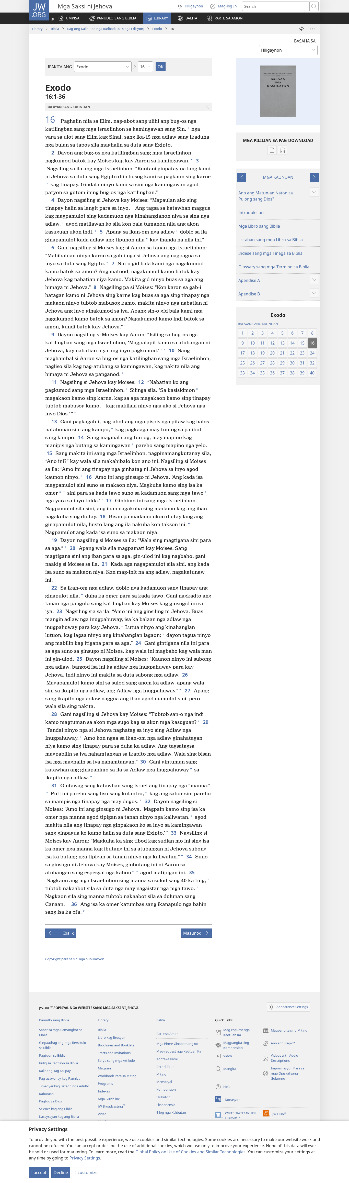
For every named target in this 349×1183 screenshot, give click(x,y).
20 (73, 548)
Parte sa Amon (167, 1033)
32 (148, 801)
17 (109, 500)
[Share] (301, 29)
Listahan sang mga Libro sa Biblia (270, 239)
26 (185, 674)
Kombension (166, 1089)
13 (54, 421)
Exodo (157, 28)
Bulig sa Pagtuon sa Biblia (58, 1063)
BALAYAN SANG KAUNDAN (258, 324)
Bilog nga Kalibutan (171, 1112)
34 (189, 856)
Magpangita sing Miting (285, 1031)
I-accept (38, 1172)
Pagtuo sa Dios (50, 1101)
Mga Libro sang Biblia (259, 226)
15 (49, 453)
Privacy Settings (84, 1158)
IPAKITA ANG (60, 67)
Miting (161, 1074)
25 (80, 658)
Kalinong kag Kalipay (55, 1070)
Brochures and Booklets (116, 1045)
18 (103, 516)
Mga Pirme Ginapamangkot (177, 1043)
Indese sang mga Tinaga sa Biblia (270, 253)
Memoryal (164, 1081)
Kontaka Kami (167, 1059)
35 (192, 872)
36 (74, 904)
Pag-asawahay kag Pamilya (59, 1078)
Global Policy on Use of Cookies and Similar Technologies (190, 1152)
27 (188, 690)
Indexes (104, 1091)
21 (105, 563)
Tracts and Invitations (114, 1053)
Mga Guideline (109, 1099)
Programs (105, 1083)
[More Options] (312, 29)
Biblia (55, 28)
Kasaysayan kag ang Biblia (59, 1116)
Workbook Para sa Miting (117, 1076)
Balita (160, 1020)
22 (54, 587)
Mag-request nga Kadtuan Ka (178, 1051)
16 (52, 119)
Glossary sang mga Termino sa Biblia (273, 267)
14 (81, 437)
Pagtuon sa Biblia (52, 1055)
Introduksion (251, 212)
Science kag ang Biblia (55, 1109)
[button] (112, 18)
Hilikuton (163, 1097)
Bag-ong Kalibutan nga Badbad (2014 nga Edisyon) (105, 28)
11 (54, 382)
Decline (61, 1172)
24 (138, 642)
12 (141, 382)
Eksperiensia (165, 1104)
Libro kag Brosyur (111, 1037)
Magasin (104, 1068)
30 (143, 761)
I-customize (86, 1172)
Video (102, 1114)
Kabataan (46, 1093)
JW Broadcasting (111, 1106)
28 (54, 714)
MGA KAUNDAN (278, 177)
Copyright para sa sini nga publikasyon (74, 959)
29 (206, 722)
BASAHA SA (305, 41)
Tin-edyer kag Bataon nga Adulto (64, 1086)
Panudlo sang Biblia (54, 1020)
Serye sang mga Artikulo (116, 1060)
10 (172, 350)
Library (37, 28)
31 (54, 785)
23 (59, 611)
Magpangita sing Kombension (232, 1045)
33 (174, 832)
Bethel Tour (165, 1066)
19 (54, 540)
